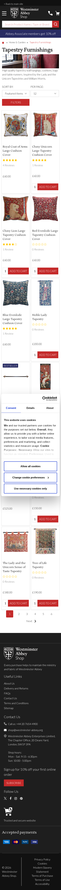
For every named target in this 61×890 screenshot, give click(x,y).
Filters (16, 102)
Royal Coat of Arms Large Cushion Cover (15, 151)
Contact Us (10, 698)
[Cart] (57, 13)
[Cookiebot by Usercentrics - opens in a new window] (43, 398)
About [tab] (50, 407)
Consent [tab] (11, 407)
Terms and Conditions (16, 703)
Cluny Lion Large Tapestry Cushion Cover (14, 235)
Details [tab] (30, 407)
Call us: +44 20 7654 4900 (23, 723)
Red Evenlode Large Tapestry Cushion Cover (45, 235)
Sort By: (7, 86)
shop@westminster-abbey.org (25, 730)
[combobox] (27, 24)
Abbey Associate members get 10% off (30, 34)
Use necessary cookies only (30, 488)
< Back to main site (13, 3)
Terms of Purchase (42, 875)
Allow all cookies (30, 466)
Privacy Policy (42, 859)
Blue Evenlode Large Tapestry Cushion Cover (12, 319)
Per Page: (37, 86)
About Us (9, 683)
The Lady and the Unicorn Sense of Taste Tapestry (14, 567)
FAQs (7, 693)
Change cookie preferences (28, 477)
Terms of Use (42, 879)
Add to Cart (48, 186)
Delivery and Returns (16, 688)
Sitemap (9, 708)
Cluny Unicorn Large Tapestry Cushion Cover (42, 151)
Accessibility (42, 883)
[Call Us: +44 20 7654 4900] (50, 13)
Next (29, 621)
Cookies (42, 863)
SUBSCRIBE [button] (13, 782)
